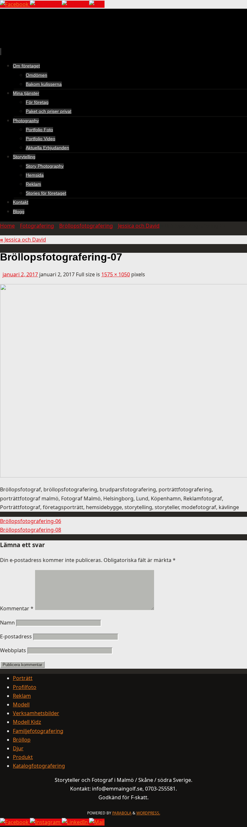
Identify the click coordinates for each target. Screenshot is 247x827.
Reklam (22, 695)
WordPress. (148, 813)
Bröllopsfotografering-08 (30, 529)
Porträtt (22, 678)
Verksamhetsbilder (36, 713)
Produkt (23, 757)
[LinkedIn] (75, 4)
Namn (7, 622)
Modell (21, 704)
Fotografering (37, 225)
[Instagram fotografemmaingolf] (46, 4)
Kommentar (16, 608)
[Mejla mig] (97, 4)
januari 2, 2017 (20, 274)
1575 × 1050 (115, 274)
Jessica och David (139, 225)
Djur (18, 748)
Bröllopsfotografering (86, 225)
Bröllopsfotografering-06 (30, 521)
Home (7, 225)
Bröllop (22, 739)
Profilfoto (24, 687)
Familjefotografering (38, 730)
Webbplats (13, 650)
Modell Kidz (27, 721)
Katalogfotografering (39, 765)
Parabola (122, 813)
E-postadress (16, 636)
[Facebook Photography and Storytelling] (15, 4)
